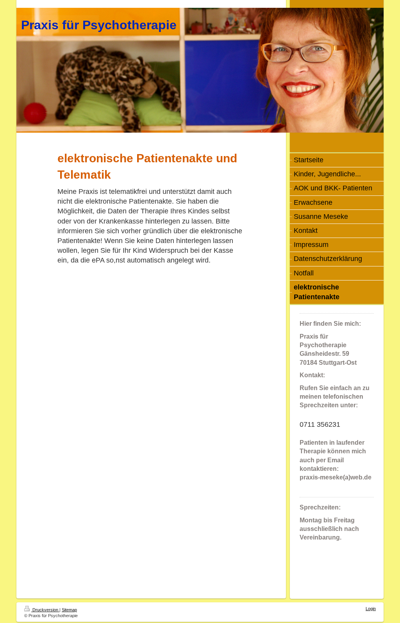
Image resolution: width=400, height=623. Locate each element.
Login (371, 608)
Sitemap (69, 609)
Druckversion (45, 609)
